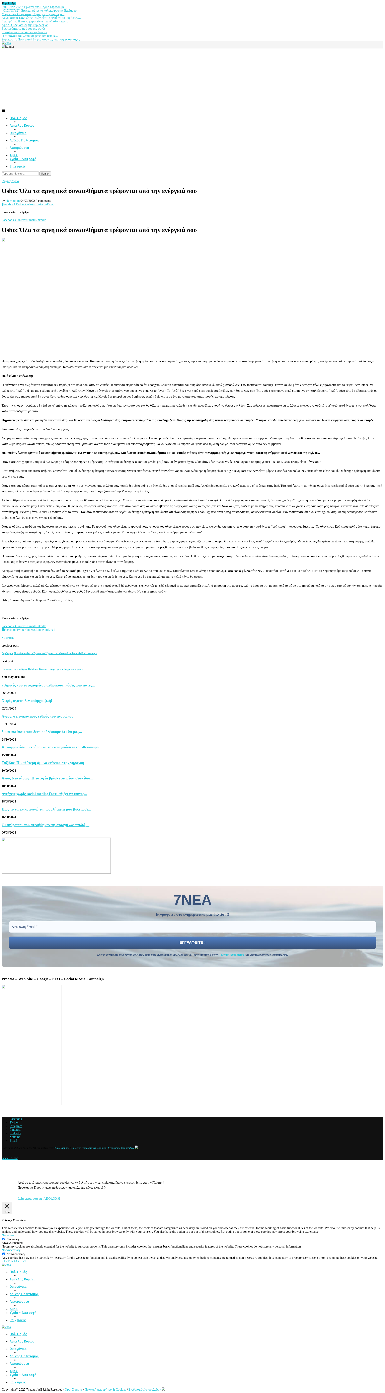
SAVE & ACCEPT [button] (14, 1261)
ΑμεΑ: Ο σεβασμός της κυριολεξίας (25, 25)
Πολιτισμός (18, 118)
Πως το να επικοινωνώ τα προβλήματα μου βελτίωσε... (46, 809)
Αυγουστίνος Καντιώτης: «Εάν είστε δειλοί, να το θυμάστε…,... (42, 17)
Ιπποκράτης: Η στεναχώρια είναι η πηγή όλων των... (35, 21)
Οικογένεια (18, 133)
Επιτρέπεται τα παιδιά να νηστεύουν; (25, 32)
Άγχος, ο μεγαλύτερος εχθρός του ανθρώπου (37, 716)
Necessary (12, 1239)
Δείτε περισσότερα (30, 1198)
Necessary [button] (8, 1235)
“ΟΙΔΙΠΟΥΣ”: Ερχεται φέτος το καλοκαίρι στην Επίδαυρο (39, 10)
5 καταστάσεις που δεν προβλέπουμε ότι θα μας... (42, 732)
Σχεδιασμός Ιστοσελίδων (121, 1147)
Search (45, 173)
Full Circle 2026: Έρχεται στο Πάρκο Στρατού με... (34, 7)
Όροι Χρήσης (62, 1147)
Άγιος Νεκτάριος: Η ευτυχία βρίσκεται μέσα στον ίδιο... (47, 778)
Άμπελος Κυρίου (22, 125)
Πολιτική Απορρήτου (231, 954)
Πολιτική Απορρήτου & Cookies (88, 1147)
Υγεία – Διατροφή (23, 159)
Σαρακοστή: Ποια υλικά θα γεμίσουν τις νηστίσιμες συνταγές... (42, 39)
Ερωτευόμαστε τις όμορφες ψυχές (23, 28)
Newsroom (13, 200)
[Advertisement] (192, 78)
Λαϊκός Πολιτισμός (24, 140)
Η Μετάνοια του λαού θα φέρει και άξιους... (30, 35)
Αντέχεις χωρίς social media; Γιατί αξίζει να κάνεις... (44, 794)
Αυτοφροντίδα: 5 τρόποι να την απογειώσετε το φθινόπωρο (50, 747)
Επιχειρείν (18, 166)
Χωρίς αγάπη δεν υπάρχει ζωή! (27, 701)
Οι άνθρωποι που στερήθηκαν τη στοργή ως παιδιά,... (45, 825)
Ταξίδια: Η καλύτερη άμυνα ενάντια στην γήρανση (43, 763)
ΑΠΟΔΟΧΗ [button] (52, 1198)
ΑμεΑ (14, 155)
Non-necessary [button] (11, 1250)
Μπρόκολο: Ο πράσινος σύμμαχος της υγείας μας (33, 14)
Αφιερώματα (19, 148)
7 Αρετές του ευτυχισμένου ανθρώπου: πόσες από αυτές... (48, 685)
